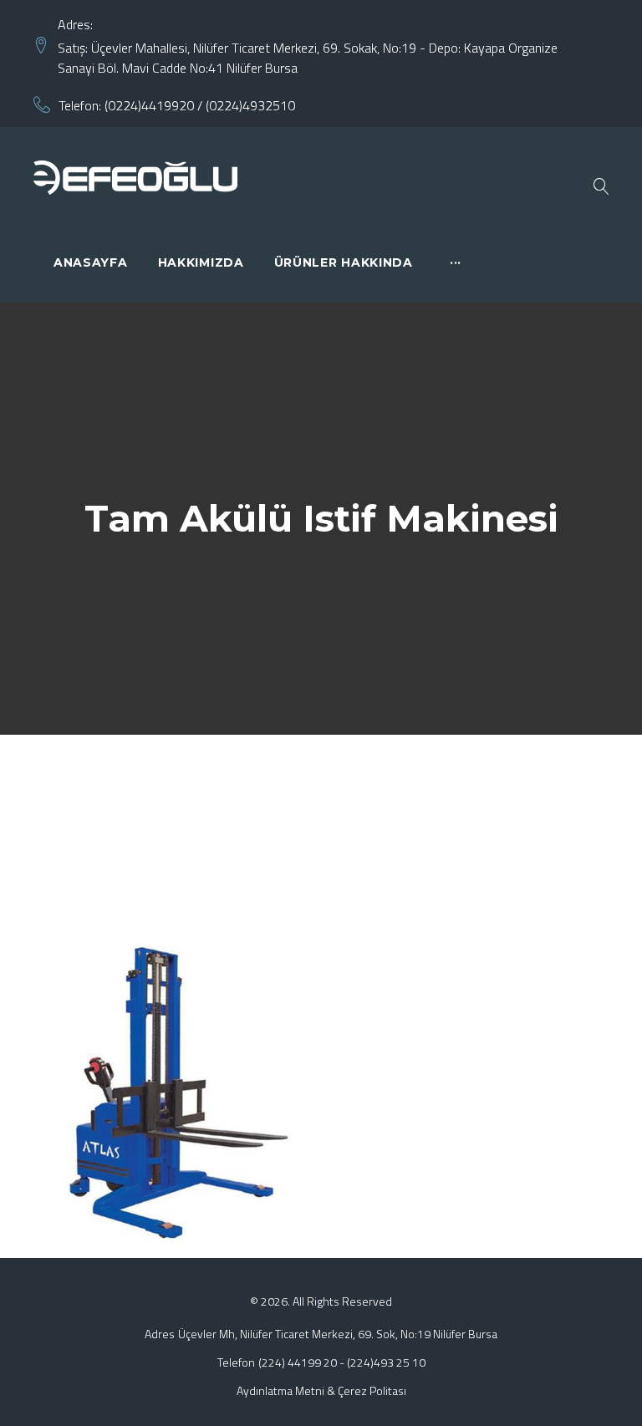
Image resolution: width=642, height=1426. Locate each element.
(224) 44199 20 (297, 1362)
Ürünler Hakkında (343, 262)
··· (455, 262)
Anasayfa (91, 262)
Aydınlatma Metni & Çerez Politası (321, 1390)
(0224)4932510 (250, 105)
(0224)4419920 (149, 105)
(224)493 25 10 (386, 1362)
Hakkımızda (201, 262)
